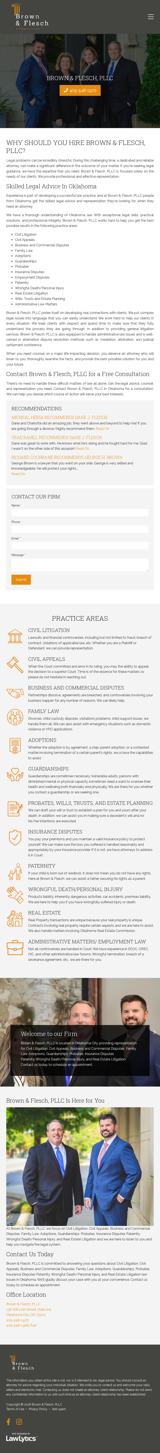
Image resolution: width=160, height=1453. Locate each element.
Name (16, 505)
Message (18, 555)
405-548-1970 (83, 90)
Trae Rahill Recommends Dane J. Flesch (56, 437)
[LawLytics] (22, 1438)
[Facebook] (8, 1422)
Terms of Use (15, 1409)
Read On (102, 429)
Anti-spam (59, 1409)
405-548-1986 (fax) (21, 1325)
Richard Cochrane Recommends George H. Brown (66, 457)
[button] (5, 1032)
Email (16, 538)
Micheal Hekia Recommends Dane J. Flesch (59, 417)
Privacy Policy (38, 1409)
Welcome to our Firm (49, 1034)
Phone (15, 522)
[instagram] (19, 1422)
